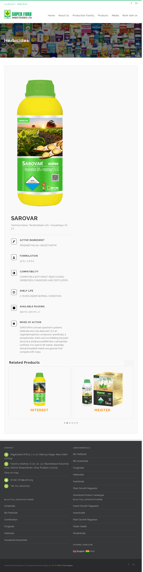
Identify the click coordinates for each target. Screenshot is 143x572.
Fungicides (78, 468)
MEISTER (102, 410)
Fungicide (9, 526)
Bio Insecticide (80, 461)
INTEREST (39, 410)
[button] (64, 423)
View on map (11, 472)
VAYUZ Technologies (65, 565)
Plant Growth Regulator (85, 488)
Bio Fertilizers (80, 454)
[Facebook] (131, 3)
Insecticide (78, 481)
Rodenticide (79, 533)
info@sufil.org (21, 4)
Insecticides (79, 512)
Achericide (9, 506)
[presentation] (126, 363)
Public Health (80, 526)
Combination (10, 519)
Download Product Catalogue (88, 495)
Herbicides (78, 474)
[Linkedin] (136, 3)
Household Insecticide (15, 540)
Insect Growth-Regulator (86, 506)
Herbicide (9, 533)
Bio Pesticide (10, 512)
